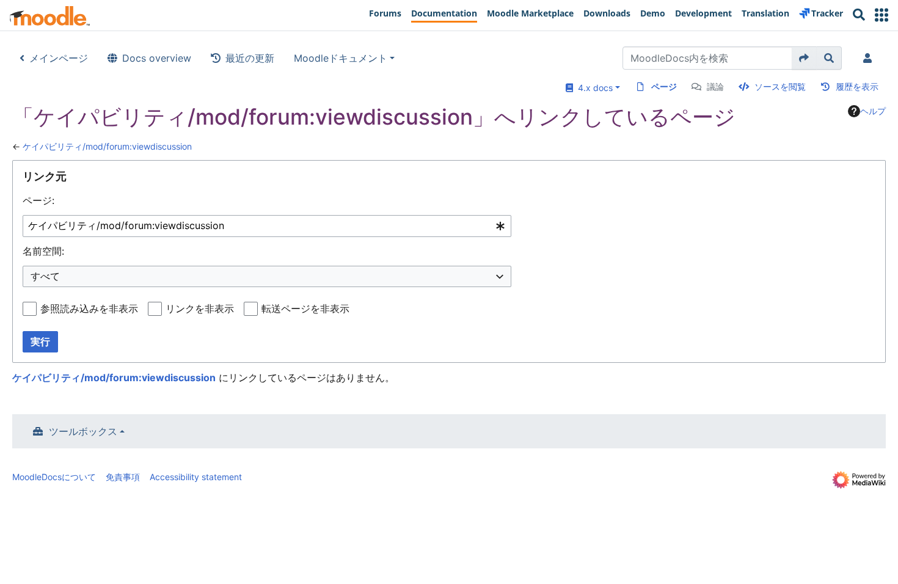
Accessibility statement (196, 477)
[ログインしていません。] (869, 58)
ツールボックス (83, 431)
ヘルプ (873, 111)
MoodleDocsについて (54, 477)
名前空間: (43, 251)
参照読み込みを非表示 (89, 308)
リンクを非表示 (200, 308)
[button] (881, 15)
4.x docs (593, 87)
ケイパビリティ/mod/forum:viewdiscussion (107, 146)
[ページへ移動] (804, 58)
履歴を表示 (857, 86)
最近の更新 (249, 58)
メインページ (58, 58)
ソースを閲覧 (780, 86)
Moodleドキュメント (340, 58)
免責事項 (123, 477)
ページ (664, 86)
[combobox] (267, 226)
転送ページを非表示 (305, 308)
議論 (715, 86)
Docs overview (156, 58)
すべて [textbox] (45, 276)
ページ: (38, 200)
